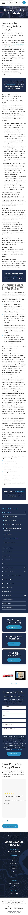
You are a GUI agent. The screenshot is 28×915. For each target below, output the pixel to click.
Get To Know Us (13, 627)
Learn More (13, 643)
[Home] (13, 2)
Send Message (13, 753)
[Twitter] (11, 893)
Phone (4, 715)
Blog (14, 871)
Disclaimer (14, 876)
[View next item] (16, 683)
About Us (14, 860)
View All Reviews (9, 826)
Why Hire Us (13, 660)
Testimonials (14, 868)
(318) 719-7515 (20, 82)
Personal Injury (14, 863)
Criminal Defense (14, 866)
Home (14, 858)
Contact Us (14, 874)
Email (4, 719)
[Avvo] (17, 893)
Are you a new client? (8, 724)
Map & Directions (14, 887)
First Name (6, 706)
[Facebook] (14, 893)
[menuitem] (13, 512)
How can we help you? (9, 728)
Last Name (6, 711)
